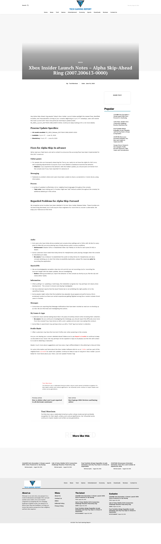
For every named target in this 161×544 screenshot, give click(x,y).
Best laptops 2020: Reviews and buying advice (83, 401)
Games (77, 505)
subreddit (43, 351)
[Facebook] (109, 99)
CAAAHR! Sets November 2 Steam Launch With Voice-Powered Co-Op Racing (121, 116)
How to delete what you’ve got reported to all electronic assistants (47, 401)
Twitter (84, 349)
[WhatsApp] (121, 99)
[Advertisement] (65, 103)
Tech (76, 499)
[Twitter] (113, 99)
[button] (25, 5)
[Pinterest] (117, 99)
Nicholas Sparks (28, 467)
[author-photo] (23, 467)
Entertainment (79, 513)
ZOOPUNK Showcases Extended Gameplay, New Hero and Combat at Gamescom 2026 (121, 139)
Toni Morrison (73, 83)
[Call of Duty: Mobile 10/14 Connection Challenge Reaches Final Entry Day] (108, 123)
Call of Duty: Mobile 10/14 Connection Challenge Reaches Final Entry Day (121, 123)
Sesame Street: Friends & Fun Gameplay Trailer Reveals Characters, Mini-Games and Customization (121, 147)
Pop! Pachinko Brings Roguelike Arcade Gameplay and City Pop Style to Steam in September (122, 131)
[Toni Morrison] (35, 414)
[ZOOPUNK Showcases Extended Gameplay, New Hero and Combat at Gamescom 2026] (108, 139)
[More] (125, 99)
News (80, 62)
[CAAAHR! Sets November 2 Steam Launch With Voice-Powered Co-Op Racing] (108, 116)
